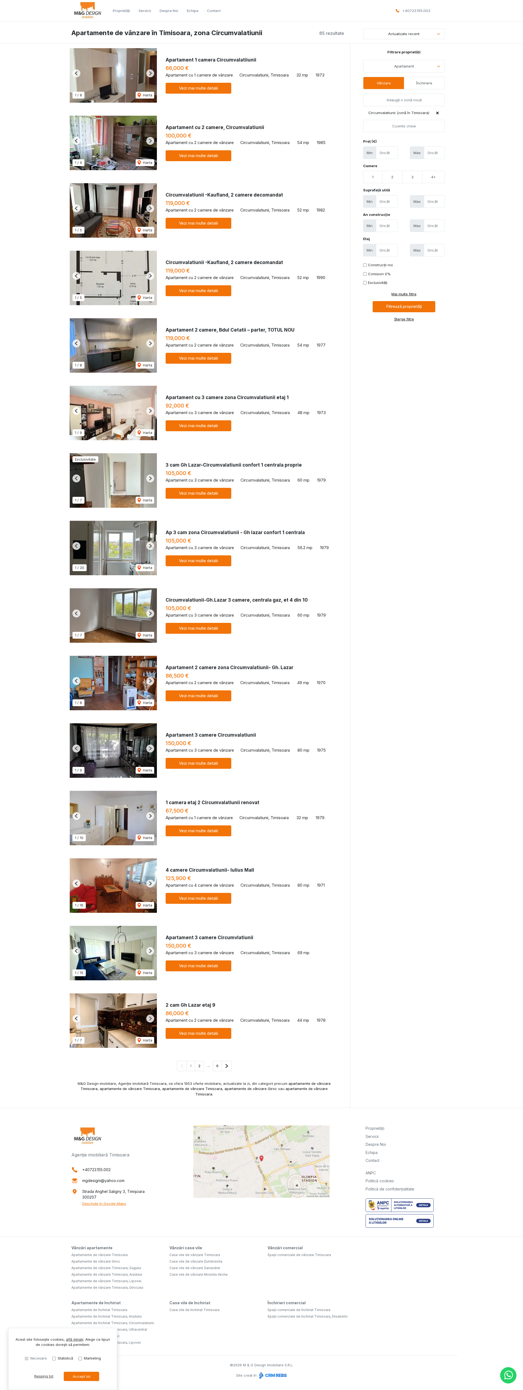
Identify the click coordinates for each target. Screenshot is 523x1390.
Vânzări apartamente (91, 1247)
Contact (214, 10)
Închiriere (424, 83)
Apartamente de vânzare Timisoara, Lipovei (106, 1281)
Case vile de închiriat (189, 1302)
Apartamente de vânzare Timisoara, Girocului (107, 1287)
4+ (433, 177)
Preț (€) (370, 141)
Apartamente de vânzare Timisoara (99, 1255)
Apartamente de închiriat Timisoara (99, 1310)
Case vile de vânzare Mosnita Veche (198, 1274)
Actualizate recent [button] (403, 34)
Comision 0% (379, 274)
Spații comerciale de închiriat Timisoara (298, 1310)
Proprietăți (121, 10)
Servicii (145, 10)
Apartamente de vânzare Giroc (95, 1261)
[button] (76, 73)
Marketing (92, 1358)
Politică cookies (380, 1180)
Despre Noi (169, 10)
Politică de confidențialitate (390, 1189)
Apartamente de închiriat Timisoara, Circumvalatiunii (112, 1323)
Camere (370, 166)
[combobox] (404, 66)
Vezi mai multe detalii (198, 88)
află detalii (74, 1339)
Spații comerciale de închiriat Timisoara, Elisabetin (307, 1316)
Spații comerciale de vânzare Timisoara (299, 1255)
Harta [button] (147, 95)
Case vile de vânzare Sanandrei (194, 1268)
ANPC (371, 1173)
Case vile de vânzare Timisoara (194, 1255)
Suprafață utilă (376, 190)
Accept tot (81, 1376)
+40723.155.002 (416, 10)
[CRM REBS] (272, 1375)
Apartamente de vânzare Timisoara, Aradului (106, 1274)
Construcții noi (380, 265)
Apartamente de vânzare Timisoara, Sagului (106, 1268)
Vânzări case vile (185, 1247)
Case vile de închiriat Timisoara (194, 1310)
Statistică (65, 1358)
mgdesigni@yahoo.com (103, 1180)
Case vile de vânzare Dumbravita (195, 1261)
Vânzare (384, 83)
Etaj (366, 239)
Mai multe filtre (403, 294)
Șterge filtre (404, 319)
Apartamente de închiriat (96, 1302)
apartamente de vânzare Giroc (250, 1088)
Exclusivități (377, 282)
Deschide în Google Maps (104, 1203)
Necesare (38, 1358)
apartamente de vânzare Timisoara (130, 1088)
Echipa (192, 10)
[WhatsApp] (508, 1375)
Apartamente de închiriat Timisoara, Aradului (106, 1316)
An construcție (376, 214)
